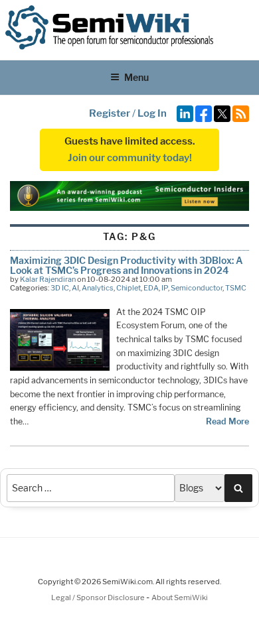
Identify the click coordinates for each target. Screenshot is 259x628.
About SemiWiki (179, 597)
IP (164, 287)
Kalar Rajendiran (48, 279)
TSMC (235, 287)
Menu (136, 77)
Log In (152, 113)
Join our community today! (130, 158)
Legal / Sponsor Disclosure (98, 597)
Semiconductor (196, 287)
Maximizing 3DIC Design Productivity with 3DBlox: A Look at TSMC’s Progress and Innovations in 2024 (126, 265)
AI (75, 287)
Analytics (98, 287)
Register (109, 113)
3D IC (59, 287)
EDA (151, 287)
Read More (227, 421)
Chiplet (128, 287)
